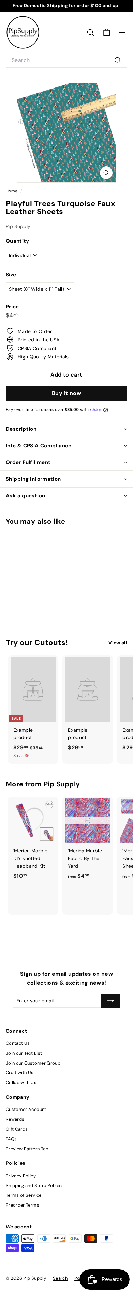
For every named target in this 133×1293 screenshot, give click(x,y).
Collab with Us (21, 1082)
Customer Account (26, 1109)
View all (117, 643)
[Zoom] (106, 172)
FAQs (11, 1139)
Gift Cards (17, 1129)
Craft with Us (20, 1072)
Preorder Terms (22, 1205)
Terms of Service (24, 1195)
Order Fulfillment (28, 462)
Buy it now (66, 393)
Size (11, 274)
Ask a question (25, 495)
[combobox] (66, 60)
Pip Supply (18, 226)
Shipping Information (33, 479)
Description (21, 429)
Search (60, 1278)
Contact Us (18, 1043)
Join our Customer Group (33, 1063)
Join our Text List (24, 1053)
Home (12, 191)
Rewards (15, 1119)
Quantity (17, 241)
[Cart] (107, 32)
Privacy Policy (21, 1176)
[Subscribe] (110, 1000)
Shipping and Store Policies (35, 1185)
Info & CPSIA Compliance (39, 445)
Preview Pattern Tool (28, 1149)
